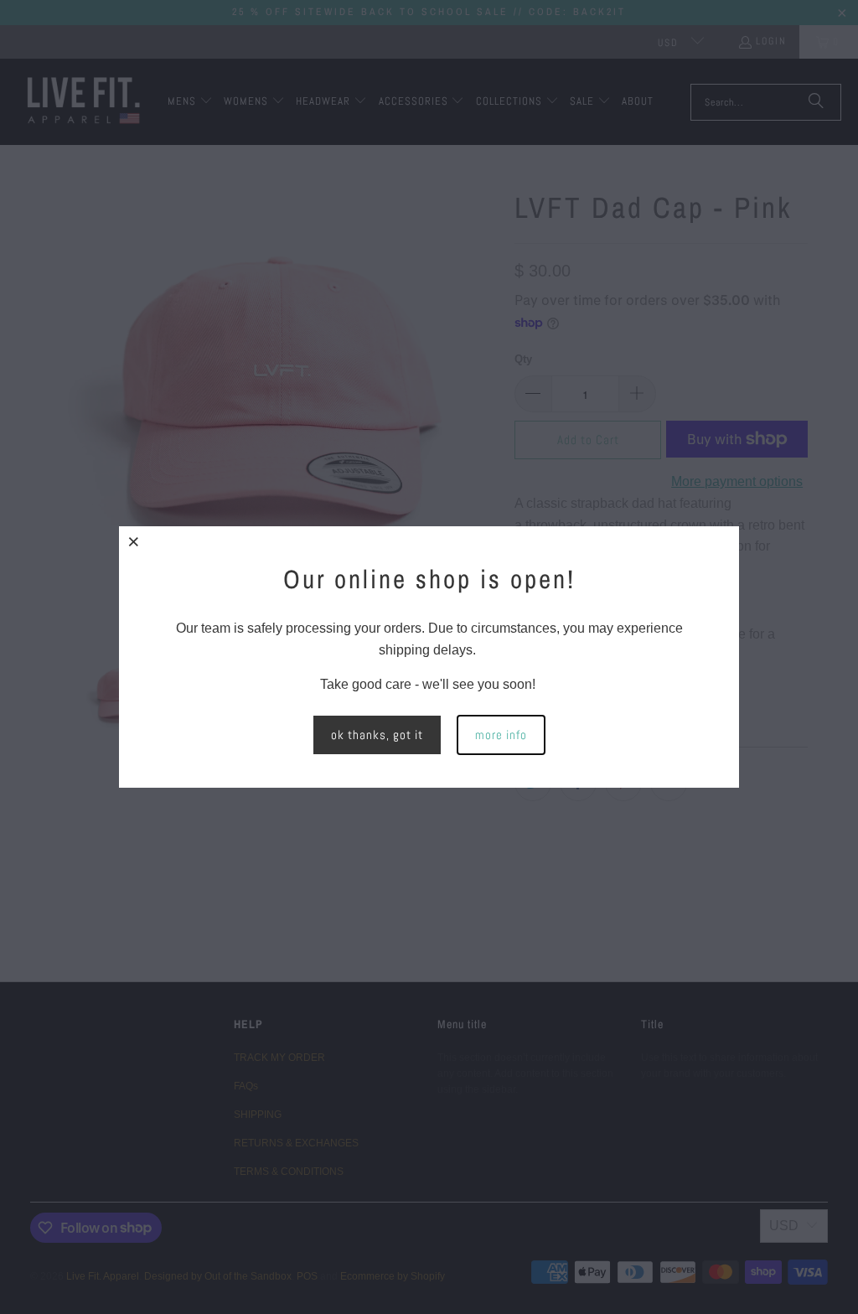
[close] (134, 541)
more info (501, 734)
